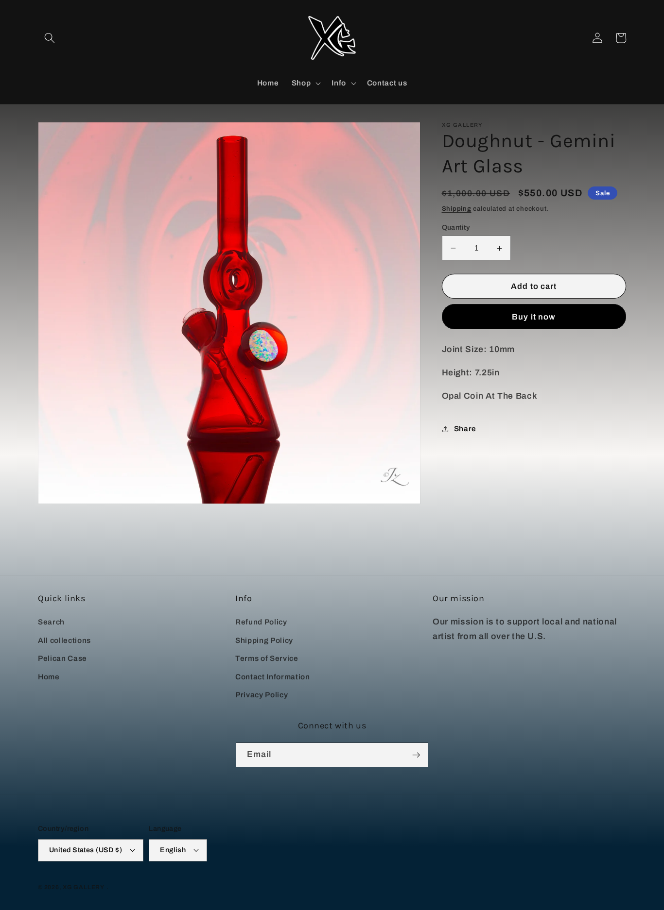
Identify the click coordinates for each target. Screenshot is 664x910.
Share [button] (465, 429)
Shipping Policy (264, 640)
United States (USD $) (85, 850)
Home (49, 677)
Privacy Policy (261, 695)
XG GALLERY (84, 887)
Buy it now (534, 317)
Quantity (456, 227)
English (173, 850)
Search (51, 622)
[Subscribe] (416, 755)
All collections (64, 640)
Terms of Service (266, 658)
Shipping (457, 209)
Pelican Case (62, 658)
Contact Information (272, 677)
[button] (49, 38)
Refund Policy (261, 622)
